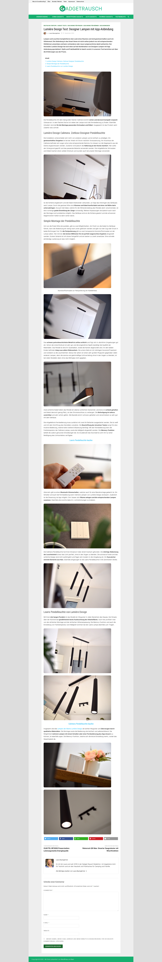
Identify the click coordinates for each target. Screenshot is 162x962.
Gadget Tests (62, 25)
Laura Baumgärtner (54, 33)
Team (65, 1)
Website (46, 930)
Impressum (71, 1)
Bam (72, 959)
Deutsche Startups (50, 25)
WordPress (64, 959)
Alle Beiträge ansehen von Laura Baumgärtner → (71, 871)
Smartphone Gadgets (74, 17)
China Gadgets (58, 17)
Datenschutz (80, 1)
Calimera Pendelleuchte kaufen (81, 724)
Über (49, 1)
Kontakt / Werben (57, 1)
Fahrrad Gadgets (106, 17)
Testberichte (120, 17)
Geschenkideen (105, 25)
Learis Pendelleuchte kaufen (81, 440)
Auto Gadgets (91, 17)
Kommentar (48, 890)
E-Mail (46, 922)
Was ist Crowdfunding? (39, 1)
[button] (51, 838)
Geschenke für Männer (91, 25)
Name (46, 914)
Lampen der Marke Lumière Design (69, 729)
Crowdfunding (42, 17)
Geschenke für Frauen (75, 25)
